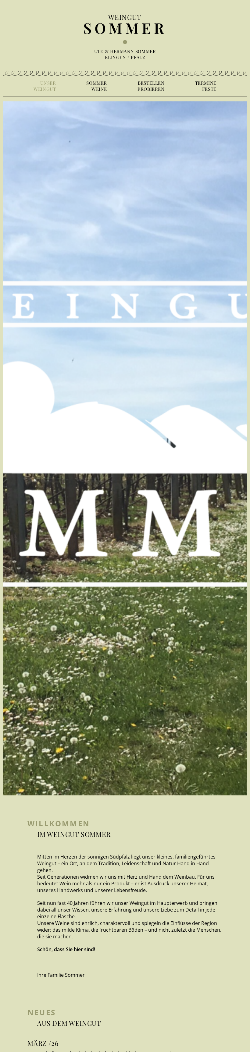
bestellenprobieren (151, 86)
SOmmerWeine (96, 86)
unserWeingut (45, 86)
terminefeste (205, 86)
